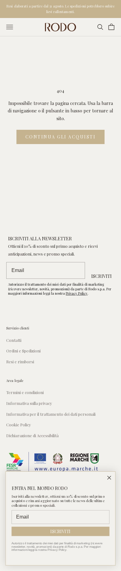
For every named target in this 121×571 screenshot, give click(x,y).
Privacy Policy (76, 293)
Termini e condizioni (25, 392)
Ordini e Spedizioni (23, 350)
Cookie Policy (18, 424)
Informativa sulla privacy (29, 403)
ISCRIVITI (101, 276)
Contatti (13, 340)
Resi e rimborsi (20, 361)
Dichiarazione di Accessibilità (32, 435)
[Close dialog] (109, 478)
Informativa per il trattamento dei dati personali (51, 414)
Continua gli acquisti (60, 137)
